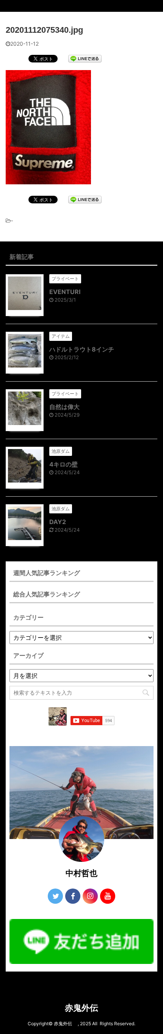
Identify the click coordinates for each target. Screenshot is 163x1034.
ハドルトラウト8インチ (81, 349)
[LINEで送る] (85, 58)
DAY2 (57, 522)
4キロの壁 (63, 464)
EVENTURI (64, 292)
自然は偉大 (64, 407)
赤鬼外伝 (86, 1008)
